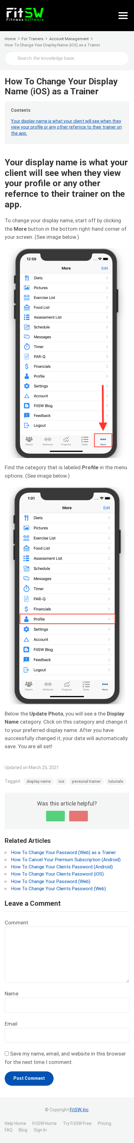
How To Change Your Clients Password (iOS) (57, 874)
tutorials (115, 781)
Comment (16, 922)
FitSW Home (44, 1123)
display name (38, 781)
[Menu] (123, 15)
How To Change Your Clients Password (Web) (58, 888)
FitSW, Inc (79, 1109)
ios (61, 781)
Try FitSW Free (77, 1123)
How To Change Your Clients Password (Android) (62, 867)
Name (11, 993)
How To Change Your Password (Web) (50, 881)
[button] (55, 816)
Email (11, 1024)
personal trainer (86, 781)
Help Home (15, 1123)
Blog (23, 1129)
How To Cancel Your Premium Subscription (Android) (66, 859)
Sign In (40, 1129)
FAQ (8, 1129)
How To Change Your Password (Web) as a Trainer (63, 852)
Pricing (104, 1123)
